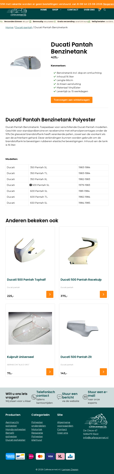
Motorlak (36, 429)
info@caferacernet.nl (95, 437)
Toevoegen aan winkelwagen (72, 99)
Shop (55, 9)
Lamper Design (70, 469)
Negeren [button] (108, 4)
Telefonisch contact (45, 394)
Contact (72, 9)
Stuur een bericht (69, 396)
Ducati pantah (23, 27)
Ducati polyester (15, 440)
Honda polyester (16, 429)
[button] (104, 10)
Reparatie (37, 432)
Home (43, 9)
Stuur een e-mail (98, 394)
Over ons (89, 9)
